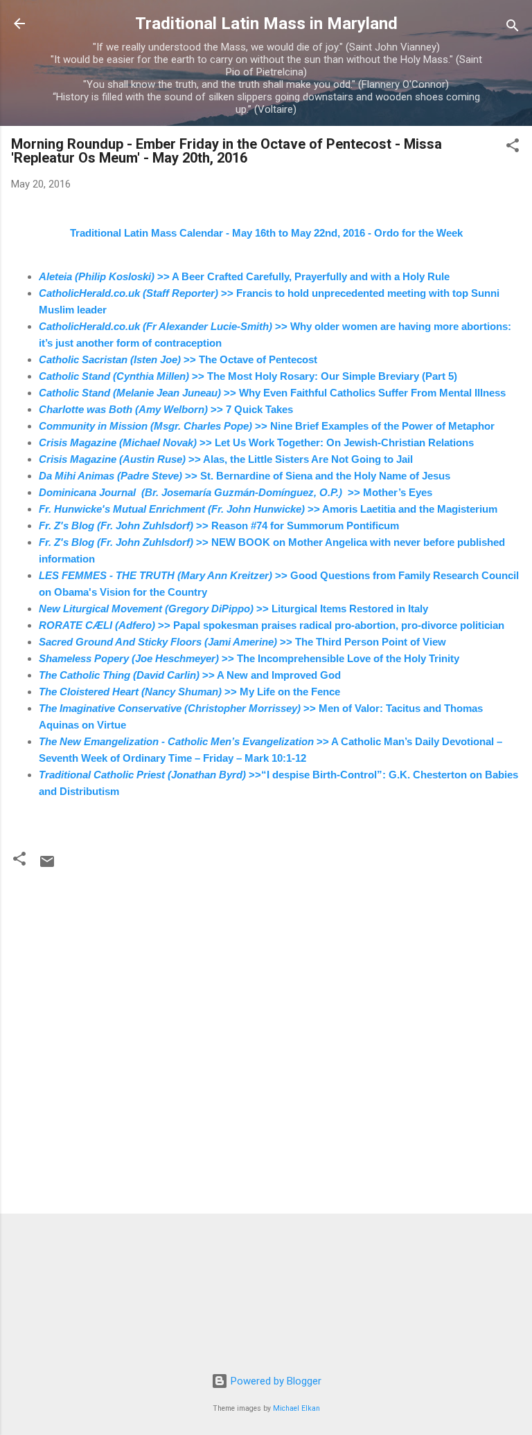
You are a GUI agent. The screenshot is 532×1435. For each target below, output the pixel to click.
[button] (512, 147)
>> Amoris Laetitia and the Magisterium (268, 509)
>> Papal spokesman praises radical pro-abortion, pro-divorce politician (271, 625)
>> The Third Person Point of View (242, 642)
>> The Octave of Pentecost (178, 359)
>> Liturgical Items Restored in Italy (233, 608)
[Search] (512, 28)
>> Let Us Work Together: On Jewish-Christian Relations (256, 442)
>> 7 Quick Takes (166, 409)
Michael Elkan (296, 1408)
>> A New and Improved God (190, 675)
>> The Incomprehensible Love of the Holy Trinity (249, 658)
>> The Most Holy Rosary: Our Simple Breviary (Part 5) (248, 376)
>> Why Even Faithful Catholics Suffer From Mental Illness (272, 393)
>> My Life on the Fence (189, 691)
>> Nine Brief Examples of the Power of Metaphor (267, 426)
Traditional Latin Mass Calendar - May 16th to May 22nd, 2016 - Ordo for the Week (266, 233)
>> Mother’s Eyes (235, 492)
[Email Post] (47, 866)
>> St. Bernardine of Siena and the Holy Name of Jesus (244, 476)
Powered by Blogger (274, 1381)
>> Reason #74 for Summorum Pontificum (219, 525)
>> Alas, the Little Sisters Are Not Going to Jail (226, 459)
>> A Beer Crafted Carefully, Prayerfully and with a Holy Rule (244, 276)
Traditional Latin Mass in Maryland (266, 23)
